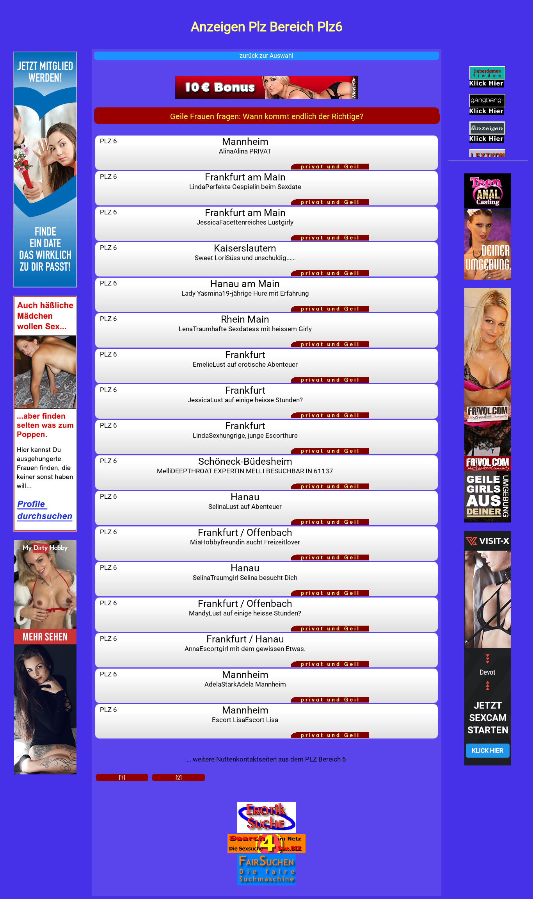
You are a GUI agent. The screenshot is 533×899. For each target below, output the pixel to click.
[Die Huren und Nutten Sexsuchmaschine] (266, 817)
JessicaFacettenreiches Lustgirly (245, 216)
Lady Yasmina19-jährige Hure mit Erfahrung (245, 287)
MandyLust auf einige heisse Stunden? (245, 607)
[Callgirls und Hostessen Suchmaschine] (266, 870)
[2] (179, 777)
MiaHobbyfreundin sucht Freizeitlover (245, 536)
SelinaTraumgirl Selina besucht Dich (245, 571)
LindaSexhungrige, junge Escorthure (245, 429)
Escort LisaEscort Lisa (245, 714)
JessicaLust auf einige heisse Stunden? (245, 394)
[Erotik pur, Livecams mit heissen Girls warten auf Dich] (266, 87)
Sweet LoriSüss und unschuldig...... (245, 252)
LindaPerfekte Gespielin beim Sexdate (245, 181)
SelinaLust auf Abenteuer (245, 500)
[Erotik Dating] (488, 244)
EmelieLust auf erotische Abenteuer (245, 358)
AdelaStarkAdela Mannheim (245, 678)
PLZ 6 (108, 141)
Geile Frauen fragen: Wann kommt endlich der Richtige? (266, 116)
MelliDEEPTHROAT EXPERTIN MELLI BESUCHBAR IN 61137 (245, 465)
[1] (122, 777)
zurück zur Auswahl (266, 55)
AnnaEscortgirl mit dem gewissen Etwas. (245, 643)
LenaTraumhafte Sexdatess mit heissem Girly (245, 323)
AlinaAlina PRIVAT (245, 145)
